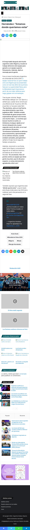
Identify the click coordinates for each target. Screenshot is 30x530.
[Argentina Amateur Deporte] (10, 2)
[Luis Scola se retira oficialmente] (22, 343)
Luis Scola (15, 234)
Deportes (11, 17)
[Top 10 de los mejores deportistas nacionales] (6, 176)
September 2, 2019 (12, 226)
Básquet (18, 17)
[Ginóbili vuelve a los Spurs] (7, 343)
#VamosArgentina (13, 213)
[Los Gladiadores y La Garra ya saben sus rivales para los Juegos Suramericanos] (5, 403)
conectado (22, 374)
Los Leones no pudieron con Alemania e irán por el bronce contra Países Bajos (15, 283)
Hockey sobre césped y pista (15, 278)
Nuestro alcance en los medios (9, 504)
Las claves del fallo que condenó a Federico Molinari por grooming (19, 429)
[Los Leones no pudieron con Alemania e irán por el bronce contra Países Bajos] (5, 396)
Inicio (5, 17)
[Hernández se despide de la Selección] (22, 356)
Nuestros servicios (6, 506)
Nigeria (11, 241)
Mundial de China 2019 (15, 237)
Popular (7, 415)
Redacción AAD (7, 31)
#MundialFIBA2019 (12, 205)
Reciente (22, 415)
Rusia (19, 241)
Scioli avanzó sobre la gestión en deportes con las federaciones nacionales (20, 422)
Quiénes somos (5, 501)
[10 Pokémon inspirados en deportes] (6, 437)
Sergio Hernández (15, 244)
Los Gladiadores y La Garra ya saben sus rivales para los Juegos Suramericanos (19, 402)
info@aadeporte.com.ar (7, 521)
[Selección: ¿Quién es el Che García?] (7, 356)
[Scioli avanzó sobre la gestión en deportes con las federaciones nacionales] (6, 423)
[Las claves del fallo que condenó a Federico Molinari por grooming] (6, 430)
